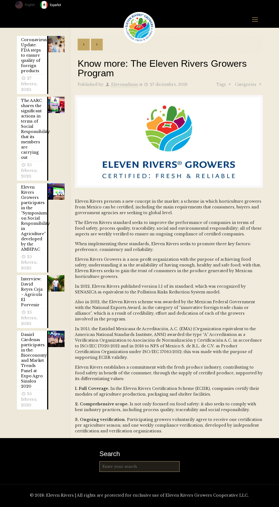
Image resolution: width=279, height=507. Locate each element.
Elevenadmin (124, 84)
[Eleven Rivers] (139, 27)
